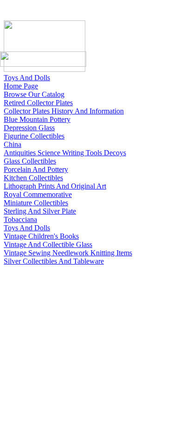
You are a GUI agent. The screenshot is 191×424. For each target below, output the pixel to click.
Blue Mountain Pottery (37, 119)
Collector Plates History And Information (64, 111)
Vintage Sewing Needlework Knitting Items (68, 253)
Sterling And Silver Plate (40, 211)
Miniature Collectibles (36, 203)
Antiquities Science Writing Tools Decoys (65, 153)
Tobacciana (20, 219)
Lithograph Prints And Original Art (55, 186)
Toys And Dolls (27, 78)
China (12, 144)
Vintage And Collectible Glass (48, 244)
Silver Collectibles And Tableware (54, 261)
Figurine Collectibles (34, 136)
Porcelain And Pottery (36, 169)
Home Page (21, 86)
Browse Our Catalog (34, 94)
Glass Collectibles (30, 161)
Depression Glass (29, 128)
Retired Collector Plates (38, 103)
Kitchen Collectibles (33, 178)
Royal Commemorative (38, 194)
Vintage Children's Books (41, 236)
